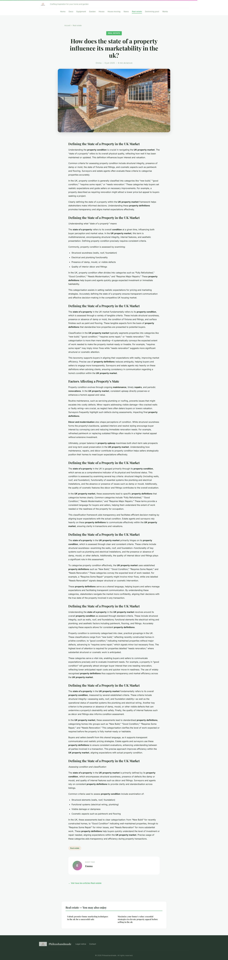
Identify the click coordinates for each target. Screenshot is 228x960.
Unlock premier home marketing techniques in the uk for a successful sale (87, 918)
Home (62, 11)
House (101, 11)
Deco (71, 11)
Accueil (67, 25)
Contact (92, 944)
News (126, 11)
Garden (92, 11)
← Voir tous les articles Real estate (84, 883)
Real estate (137, 11)
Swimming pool (152, 11)
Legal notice (80, 944)
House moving (114, 11)
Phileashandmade (60, 944)
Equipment (81, 11)
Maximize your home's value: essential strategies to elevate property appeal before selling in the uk (138, 919)
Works (165, 11)
